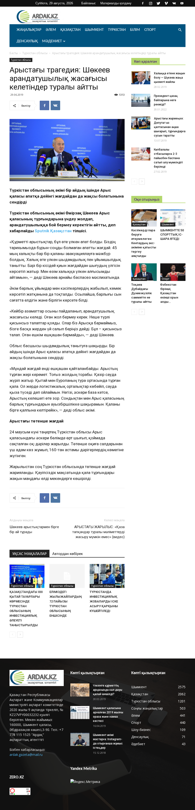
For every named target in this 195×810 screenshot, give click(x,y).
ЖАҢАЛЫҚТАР (29, 30)
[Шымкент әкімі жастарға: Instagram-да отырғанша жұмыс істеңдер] (79, 739)
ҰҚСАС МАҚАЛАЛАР (29, 554)
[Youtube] (181, 3)
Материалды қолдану (116, 3)
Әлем (51, 30)
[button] (179, 30)
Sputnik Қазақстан (53, 230)
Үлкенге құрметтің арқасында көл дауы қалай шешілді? (107, 690)
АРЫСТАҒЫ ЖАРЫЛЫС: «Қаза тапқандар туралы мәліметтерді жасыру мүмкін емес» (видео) (98, 532)
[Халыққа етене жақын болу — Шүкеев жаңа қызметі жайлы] (140, 77)
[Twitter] (158, 3)
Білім (135, 30)
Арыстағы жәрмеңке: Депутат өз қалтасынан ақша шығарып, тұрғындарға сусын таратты (169, 127)
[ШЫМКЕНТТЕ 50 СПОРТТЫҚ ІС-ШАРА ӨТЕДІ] (173, 218)
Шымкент (94, 30)
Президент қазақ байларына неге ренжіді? (166, 100)
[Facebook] (142, 3)
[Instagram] (150, 3)
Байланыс (88, 3)
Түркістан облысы (35, 53)
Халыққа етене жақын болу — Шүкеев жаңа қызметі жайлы (169, 78)
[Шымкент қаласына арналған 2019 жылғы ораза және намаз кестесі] (79, 712)
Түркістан (117, 30)
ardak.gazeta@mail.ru (26, 754)
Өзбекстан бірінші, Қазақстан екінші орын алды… (169, 293)
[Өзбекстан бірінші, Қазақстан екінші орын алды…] (173, 272)
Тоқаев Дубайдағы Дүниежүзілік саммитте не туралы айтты (141, 293)
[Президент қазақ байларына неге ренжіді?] (140, 100)
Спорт (150, 30)
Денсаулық (27, 41)
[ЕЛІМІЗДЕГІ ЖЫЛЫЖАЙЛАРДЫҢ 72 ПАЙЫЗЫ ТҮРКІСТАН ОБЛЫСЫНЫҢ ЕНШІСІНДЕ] (66, 576)
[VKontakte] (174, 3)
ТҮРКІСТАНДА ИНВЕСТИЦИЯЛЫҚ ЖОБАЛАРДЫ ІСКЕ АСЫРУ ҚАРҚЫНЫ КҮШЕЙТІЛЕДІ (104, 601)
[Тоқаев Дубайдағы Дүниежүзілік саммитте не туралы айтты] (144, 272)
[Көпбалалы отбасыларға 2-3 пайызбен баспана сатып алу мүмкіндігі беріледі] (140, 154)
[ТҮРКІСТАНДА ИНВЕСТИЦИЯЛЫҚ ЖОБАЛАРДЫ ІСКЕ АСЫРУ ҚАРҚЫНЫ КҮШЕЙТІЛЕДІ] (107, 576)
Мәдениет (52, 41)
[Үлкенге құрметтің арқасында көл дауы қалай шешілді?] (79, 689)
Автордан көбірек (67, 554)
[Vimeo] (166, 3)
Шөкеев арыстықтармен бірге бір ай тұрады (34, 529)
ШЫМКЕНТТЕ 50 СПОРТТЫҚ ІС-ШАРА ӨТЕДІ (172, 234)
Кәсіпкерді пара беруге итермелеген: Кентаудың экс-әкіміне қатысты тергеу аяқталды (143, 243)
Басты (14, 53)
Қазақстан (70, 30)
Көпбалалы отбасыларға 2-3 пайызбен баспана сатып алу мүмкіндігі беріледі (168, 158)
